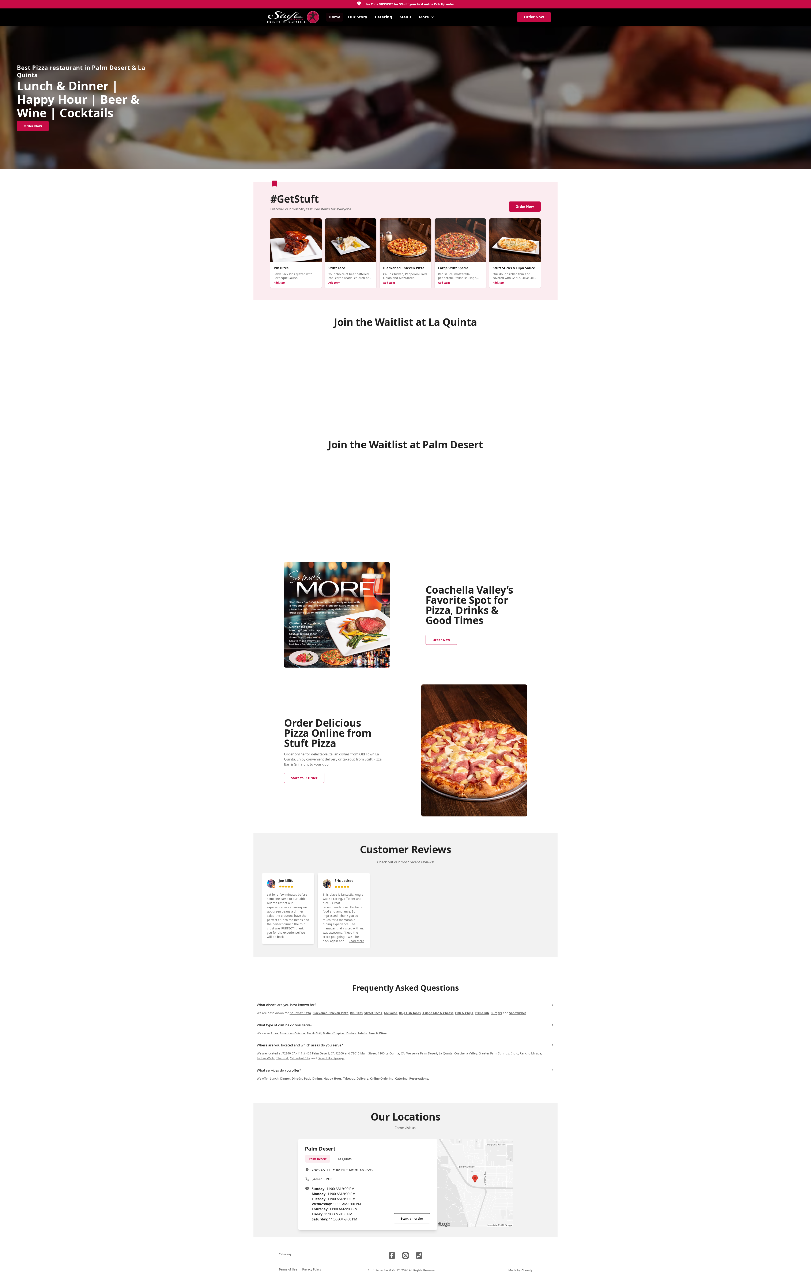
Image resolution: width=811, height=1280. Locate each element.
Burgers (496, 1013)
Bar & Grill (314, 1033)
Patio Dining (313, 1078)
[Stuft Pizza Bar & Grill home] (289, 17)
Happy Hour (332, 1078)
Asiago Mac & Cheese (437, 1013)
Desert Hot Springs (331, 1058)
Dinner (285, 1078)
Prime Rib (482, 1013)
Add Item (280, 282)
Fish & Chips (464, 1013)
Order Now (534, 17)
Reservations (418, 1078)
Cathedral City (300, 1058)
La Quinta (446, 1053)
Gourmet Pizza (300, 1013)
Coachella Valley (465, 1053)
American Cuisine (292, 1033)
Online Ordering (381, 1078)
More (424, 16)
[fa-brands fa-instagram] (405, 1255)
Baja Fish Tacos (410, 1013)
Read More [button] (356, 941)
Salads (362, 1033)
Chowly (526, 1270)
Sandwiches (517, 1013)
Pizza (274, 1033)
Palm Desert (428, 1053)
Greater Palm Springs (494, 1053)
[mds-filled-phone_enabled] (419, 1255)
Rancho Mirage (530, 1053)
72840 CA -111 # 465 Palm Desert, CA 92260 (342, 1170)
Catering (401, 1078)
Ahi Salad (390, 1013)
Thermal (282, 1058)
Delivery (362, 1078)
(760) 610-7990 (322, 1179)
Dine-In (297, 1078)
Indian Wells (266, 1058)
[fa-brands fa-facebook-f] (392, 1255)
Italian (333, 754)
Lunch (274, 1078)
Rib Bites (356, 1013)
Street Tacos (373, 1013)
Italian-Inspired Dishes (339, 1033)
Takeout (349, 1078)
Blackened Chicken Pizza (330, 1013)
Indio (514, 1053)
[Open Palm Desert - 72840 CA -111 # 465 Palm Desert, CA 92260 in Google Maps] (475, 1183)
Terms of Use (288, 1269)
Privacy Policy (311, 1269)
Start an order (412, 1218)
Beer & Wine (377, 1033)
